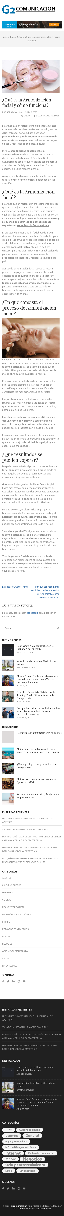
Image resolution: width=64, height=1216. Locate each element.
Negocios (7, 944)
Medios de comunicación (15, 929)
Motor (6, 936)
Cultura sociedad (11, 885)
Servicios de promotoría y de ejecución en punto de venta (38, 796)
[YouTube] (24, 981)
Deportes (7, 892)
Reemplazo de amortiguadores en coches (39, 732)
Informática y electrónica (16, 914)
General (6, 900)
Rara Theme (19, 1208)
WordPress (45, 1208)
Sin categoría (9, 966)
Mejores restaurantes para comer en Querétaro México (36, 781)
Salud (27, 116)
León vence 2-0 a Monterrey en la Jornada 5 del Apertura (35, 647)
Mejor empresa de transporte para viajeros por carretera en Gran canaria (38, 750)
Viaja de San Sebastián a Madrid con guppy (36, 662)
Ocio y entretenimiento (15, 951)
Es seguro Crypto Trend (15, 586)
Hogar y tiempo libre (13, 907)
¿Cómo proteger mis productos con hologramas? (36, 766)
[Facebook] (3, 981)
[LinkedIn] (13, 981)
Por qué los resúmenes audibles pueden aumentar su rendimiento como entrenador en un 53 (38, 711)
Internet (7, 922)
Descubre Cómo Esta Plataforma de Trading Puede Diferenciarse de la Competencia (36, 695)
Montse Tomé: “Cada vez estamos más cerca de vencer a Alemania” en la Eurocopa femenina (37, 679)
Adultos (6, 878)
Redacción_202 (14, 112)
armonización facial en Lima (33, 225)
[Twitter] (8, 981)
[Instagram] (19, 981)
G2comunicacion (18, 1206)
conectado (32, 612)
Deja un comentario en (48, 116)
